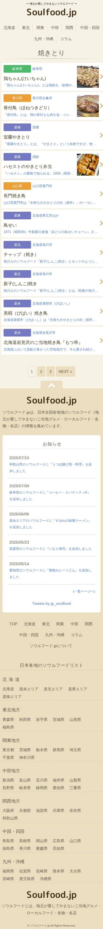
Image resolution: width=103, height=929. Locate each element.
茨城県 (25, 750)
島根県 (25, 841)
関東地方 (11, 740)
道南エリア (12, 696)
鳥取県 (8, 841)
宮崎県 (8, 879)
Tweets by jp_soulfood (51, 603)
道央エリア (28, 689)
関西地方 (11, 801)
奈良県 (75, 810)
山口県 (75, 841)
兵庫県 (58, 810)
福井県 (58, 780)
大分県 (75, 871)
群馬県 (58, 750)
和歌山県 (10, 818)
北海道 (9, 27)
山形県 (75, 719)
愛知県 (58, 788)
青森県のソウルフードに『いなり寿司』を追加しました (50, 549)
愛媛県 (42, 848)
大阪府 (8, 810)
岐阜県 (25, 788)
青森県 (8, 719)
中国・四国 (89, 27)
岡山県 (42, 841)
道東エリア (77, 689)
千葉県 (8, 757)
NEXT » (65, 371)
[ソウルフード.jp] (51, 12)
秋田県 (25, 719)
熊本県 (58, 871)
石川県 (42, 780)
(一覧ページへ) (84, 591)
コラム (66, 39)
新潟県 (8, 780)
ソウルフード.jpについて (51, 646)
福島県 (8, 727)
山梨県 (75, 780)
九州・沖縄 (43, 39)
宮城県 (58, 719)
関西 (69, 27)
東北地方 (11, 709)
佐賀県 (25, 871)
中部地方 (11, 770)
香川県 (25, 848)
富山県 (25, 780)
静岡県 (42, 788)
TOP (13, 624)
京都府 (25, 810)
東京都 (8, 750)
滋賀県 (42, 810)
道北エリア (53, 689)
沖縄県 (45, 879)
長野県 (8, 788)
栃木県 (42, 750)
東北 (26, 27)
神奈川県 (27, 757)
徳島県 (8, 848)
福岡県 (8, 871)
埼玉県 (75, 750)
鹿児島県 (27, 879)
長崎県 (42, 871)
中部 (55, 27)
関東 (40, 27)
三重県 (75, 788)
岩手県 (42, 719)
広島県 (58, 841)
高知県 (58, 848)
